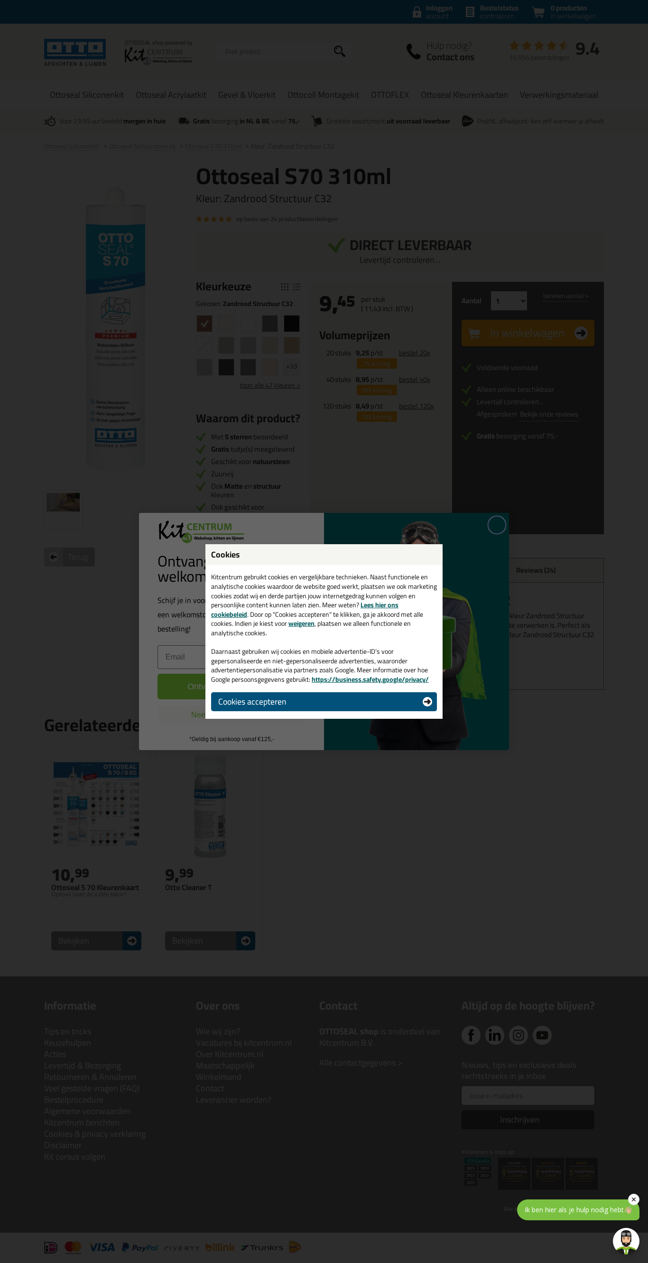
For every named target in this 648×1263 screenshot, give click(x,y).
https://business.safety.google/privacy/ (370, 679)
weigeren (301, 623)
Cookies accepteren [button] (252, 701)
